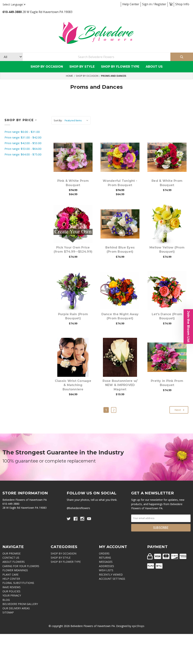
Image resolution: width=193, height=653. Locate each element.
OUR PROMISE (11, 553)
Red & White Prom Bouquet (167, 183)
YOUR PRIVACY (11, 595)
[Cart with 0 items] (171, 4)
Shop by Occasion (47, 66)
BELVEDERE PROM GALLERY (20, 604)
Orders (104, 553)
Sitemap (8, 612)
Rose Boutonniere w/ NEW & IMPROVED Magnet (120, 385)
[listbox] (77, 120)
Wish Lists (106, 570)
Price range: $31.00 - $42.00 (23, 137)
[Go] (181, 57)
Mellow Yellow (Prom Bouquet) (167, 249)
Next (178, 410)
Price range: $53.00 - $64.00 (23, 149)
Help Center (130, 4)
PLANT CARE (10, 574)
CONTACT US (10, 557)
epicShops (138, 626)
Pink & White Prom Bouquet (73, 183)
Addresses (106, 566)
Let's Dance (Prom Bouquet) (167, 316)
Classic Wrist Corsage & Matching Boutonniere (73, 385)
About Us (154, 66)
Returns (105, 557)
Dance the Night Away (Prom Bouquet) (120, 316)
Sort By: (58, 120)
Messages (106, 562)
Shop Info (182, 4)
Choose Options (75, 163)
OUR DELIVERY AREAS (16, 608)
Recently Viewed (111, 574)
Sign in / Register (154, 4)
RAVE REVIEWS (11, 587)
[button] (188, 326)
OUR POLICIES (11, 591)
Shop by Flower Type (120, 66)
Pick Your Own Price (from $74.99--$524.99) (73, 249)
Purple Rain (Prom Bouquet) (73, 316)
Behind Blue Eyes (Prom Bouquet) (120, 249)
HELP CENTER (11, 578)
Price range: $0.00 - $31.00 (22, 132)
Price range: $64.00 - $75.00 (23, 154)
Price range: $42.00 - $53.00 (23, 143)
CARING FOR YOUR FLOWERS (20, 566)
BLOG (6, 600)
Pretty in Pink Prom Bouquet (167, 383)
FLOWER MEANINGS (15, 570)
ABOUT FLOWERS (13, 562)
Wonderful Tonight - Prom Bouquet (120, 183)
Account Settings (112, 578)
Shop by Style (82, 66)
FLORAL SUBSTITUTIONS (18, 583)
